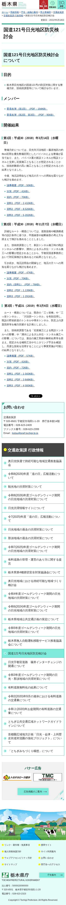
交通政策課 (58, 12)
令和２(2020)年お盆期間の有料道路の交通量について (34, 711)
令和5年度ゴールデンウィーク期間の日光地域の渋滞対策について (34, 629)
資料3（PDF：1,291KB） (21, 296)
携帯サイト (46, 845)
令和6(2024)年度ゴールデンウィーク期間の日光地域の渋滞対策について (34, 608)
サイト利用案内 (48, 851)
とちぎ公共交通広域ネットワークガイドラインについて (35, 723)
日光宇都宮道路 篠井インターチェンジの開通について (35, 664)
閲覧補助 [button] (52, 7)
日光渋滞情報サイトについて (26, 508)
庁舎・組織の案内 (29, 12)
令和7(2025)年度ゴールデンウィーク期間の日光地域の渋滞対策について (34, 548)
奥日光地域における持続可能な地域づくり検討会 (35, 582)
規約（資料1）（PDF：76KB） (24, 284)
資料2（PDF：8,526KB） (21, 209)
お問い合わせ (47, 858)
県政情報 (14, 12)
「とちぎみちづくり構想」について (30, 751)
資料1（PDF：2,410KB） (21, 203)
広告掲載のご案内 (33, 791)
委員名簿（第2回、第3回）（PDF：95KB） (31, 114)
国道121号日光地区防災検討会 (27, 653)
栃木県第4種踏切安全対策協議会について (34, 572)
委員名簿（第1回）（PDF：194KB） (27, 108)
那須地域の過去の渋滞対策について (30, 538)
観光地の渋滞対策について (25, 486)
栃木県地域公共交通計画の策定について (33, 619)
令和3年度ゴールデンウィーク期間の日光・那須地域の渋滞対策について (33, 676)
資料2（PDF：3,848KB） (21, 379)
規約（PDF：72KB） (18, 367)
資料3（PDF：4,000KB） (21, 385)
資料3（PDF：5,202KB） (21, 215)
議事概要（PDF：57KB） (21, 355)
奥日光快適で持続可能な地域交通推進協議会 (35, 463)
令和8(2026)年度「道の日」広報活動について (34, 475)
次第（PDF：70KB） (18, 278)
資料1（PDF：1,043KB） (21, 373)
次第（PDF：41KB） (18, 191)
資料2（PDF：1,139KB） (21, 290)
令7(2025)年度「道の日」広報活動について (34, 518)
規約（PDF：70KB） (18, 197)
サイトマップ (10, 864)
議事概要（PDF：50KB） (21, 185)
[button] (43, 4)
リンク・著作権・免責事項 (17, 845)
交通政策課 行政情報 (13, 15)
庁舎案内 (52, 875)
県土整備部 (45, 12)
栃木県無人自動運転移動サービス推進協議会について (35, 642)
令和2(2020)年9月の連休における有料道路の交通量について (35, 698)
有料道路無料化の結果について (28, 687)
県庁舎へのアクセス (50, 864)
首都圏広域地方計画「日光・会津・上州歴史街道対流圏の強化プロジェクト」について (35, 738)
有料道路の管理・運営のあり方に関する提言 (35, 561)
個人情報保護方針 (12, 851)
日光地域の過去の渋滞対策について (30, 529)
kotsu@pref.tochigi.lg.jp (25, 433)
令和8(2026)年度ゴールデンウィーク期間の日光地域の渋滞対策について (34, 497)
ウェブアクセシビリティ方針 (18, 858)
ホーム (5, 12)
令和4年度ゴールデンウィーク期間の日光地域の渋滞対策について (34, 595)
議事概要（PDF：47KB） (21, 272)
